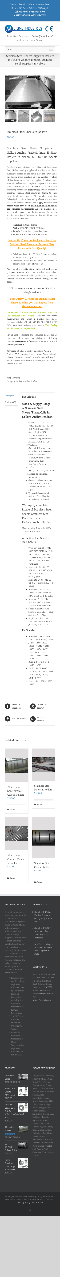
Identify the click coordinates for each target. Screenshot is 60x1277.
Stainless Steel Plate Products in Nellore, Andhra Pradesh (37, 518)
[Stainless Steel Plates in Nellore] (43, 765)
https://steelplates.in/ (42, 1000)
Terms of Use (37, 1202)
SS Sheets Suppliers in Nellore (28, 354)
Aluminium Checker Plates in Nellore (15, 859)
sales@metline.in (46, 993)
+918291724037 (46, 990)
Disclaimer (50, 1199)
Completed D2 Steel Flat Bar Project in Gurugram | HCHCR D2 (43, 917)
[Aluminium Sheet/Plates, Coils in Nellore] (16, 765)
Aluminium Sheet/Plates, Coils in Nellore (15, 791)
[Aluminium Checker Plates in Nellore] (16, 833)
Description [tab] (10, 395)
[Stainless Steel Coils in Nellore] (43, 837)
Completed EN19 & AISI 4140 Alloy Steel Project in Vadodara (43, 933)
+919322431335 (45, 987)
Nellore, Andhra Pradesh (27, 381)
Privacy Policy (24, 1202)
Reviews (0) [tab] (10, 402)
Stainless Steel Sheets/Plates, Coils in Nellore (36, 412)
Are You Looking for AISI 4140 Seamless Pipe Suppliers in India (43, 949)
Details (12, 810)
